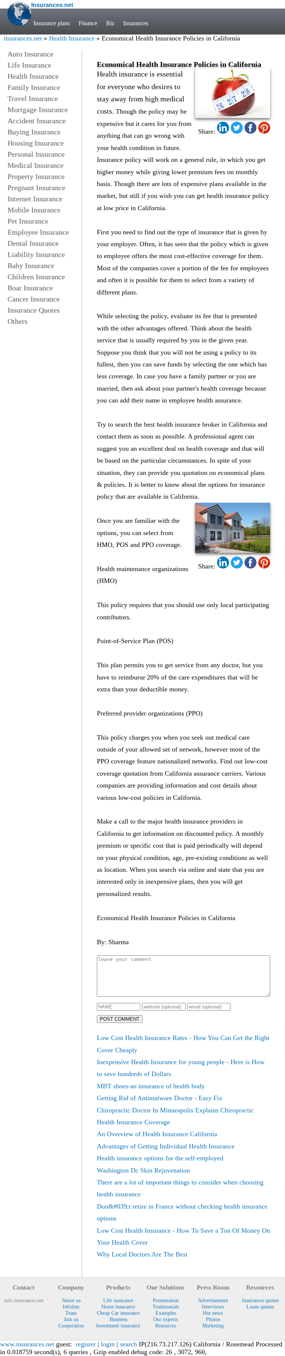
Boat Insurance (30, 288)
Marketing (213, 1326)
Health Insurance (72, 38)
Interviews (213, 1307)
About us (71, 1300)
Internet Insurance (34, 199)
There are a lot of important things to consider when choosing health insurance (180, 1188)
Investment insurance (118, 1326)
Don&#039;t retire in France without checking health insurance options (182, 1212)
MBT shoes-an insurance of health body (151, 1086)
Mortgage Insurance (37, 109)
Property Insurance (36, 176)
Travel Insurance (32, 98)
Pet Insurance (27, 221)
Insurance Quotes (33, 310)
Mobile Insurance (33, 210)
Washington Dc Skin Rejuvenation (143, 1170)
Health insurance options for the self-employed (160, 1158)
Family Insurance (33, 87)
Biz (110, 23)
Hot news (213, 1313)
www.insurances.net (27, 1344)
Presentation (165, 1300)
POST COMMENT (120, 1019)
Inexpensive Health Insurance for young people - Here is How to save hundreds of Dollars (181, 1068)
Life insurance (118, 1300)
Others (17, 321)
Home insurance (118, 1307)
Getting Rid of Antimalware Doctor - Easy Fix (159, 1098)
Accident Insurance (36, 121)
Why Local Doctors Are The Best (142, 1254)
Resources (165, 1326)
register (86, 1344)
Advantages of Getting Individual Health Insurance (166, 1146)
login (108, 1344)
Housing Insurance (35, 143)
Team (71, 1313)
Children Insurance (36, 277)
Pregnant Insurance (36, 187)
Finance (88, 23)
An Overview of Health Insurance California (157, 1134)
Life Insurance (29, 65)
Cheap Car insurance (118, 1313)
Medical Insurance (35, 165)
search (128, 1344)
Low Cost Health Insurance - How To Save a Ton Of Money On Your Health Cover (183, 1236)
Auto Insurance (30, 54)
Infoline (71, 1307)
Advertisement (213, 1300)
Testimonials (166, 1307)
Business (118, 1319)
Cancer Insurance (33, 299)
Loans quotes (260, 1307)
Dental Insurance (33, 243)
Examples (165, 1313)
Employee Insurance (38, 232)
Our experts (165, 1319)
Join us (71, 1319)
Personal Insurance (36, 154)
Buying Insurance (33, 132)
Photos (213, 1319)
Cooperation (71, 1326)
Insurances (135, 23)
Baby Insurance (30, 265)
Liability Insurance (36, 254)
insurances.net (23, 38)
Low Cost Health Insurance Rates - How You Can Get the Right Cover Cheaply (183, 1043)
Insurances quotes (260, 1300)
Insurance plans (51, 23)
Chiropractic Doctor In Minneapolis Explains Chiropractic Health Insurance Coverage (175, 1116)
